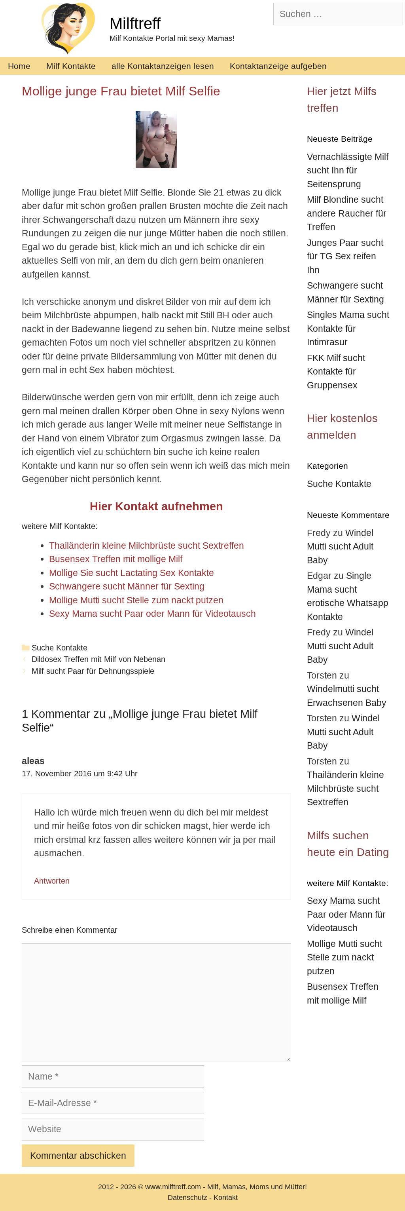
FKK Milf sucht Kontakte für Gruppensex (336, 371)
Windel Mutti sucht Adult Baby (340, 546)
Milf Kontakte (71, 65)
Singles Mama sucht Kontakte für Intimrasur (348, 328)
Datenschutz (187, 1197)
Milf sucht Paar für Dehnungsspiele (93, 671)
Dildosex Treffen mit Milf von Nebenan (98, 659)
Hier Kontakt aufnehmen (156, 506)
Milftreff (135, 23)
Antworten (52, 880)
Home (19, 65)
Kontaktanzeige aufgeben (278, 65)
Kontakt (226, 1197)
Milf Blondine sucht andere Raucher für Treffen (346, 213)
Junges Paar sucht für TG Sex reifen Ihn (345, 256)
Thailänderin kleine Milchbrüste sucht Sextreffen (345, 788)
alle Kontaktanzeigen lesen (163, 65)
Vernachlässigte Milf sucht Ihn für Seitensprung (347, 170)
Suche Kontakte (59, 647)
